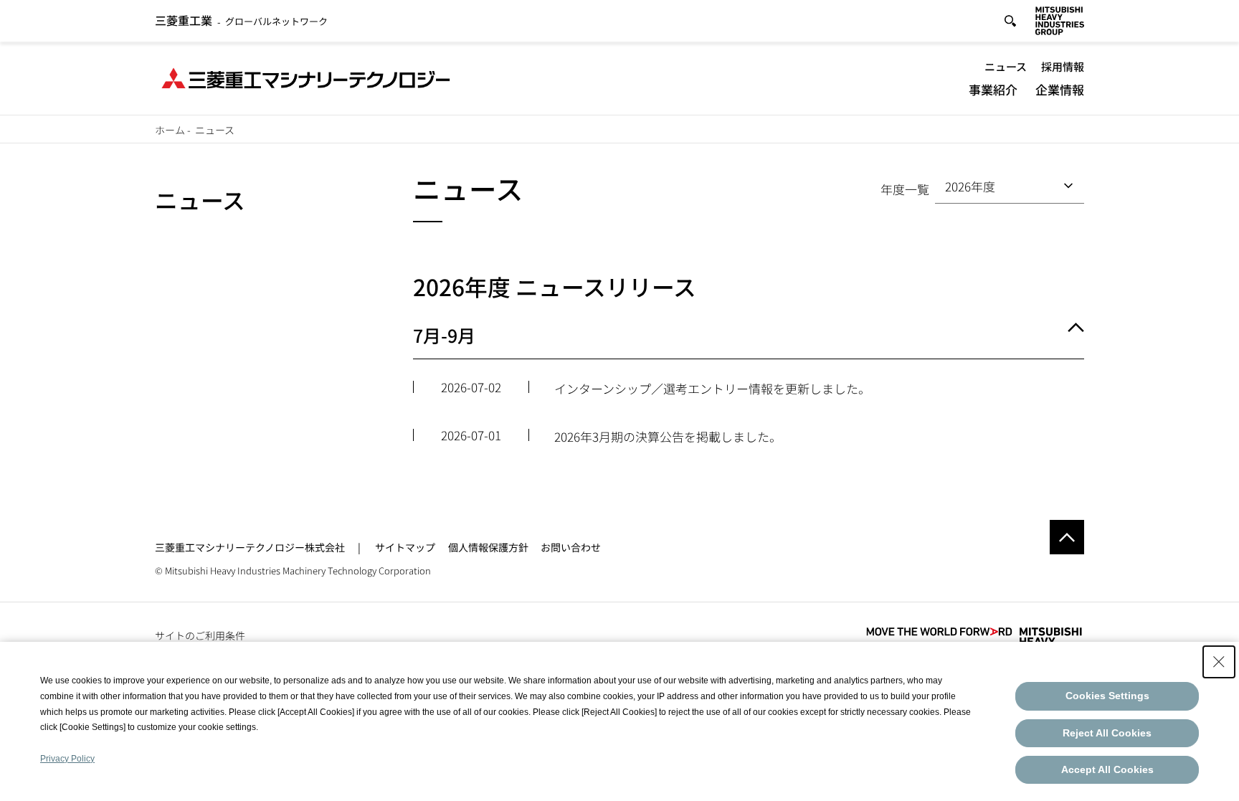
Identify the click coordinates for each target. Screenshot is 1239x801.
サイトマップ (405, 547)
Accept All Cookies (1107, 769)
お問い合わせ (571, 547)
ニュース (1005, 66)
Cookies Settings (1107, 695)
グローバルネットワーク (241, 21)
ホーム (170, 130)
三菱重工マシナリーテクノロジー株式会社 (250, 547)
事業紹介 (993, 89)
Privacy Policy (67, 759)
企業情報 (1059, 89)
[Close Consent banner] (1219, 662)
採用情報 (1062, 66)
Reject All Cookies (1107, 733)
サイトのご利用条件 (200, 635)
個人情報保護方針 (488, 547)
